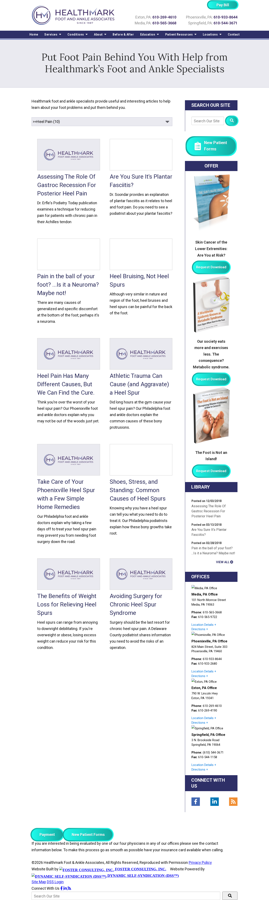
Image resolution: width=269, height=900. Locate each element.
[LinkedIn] (214, 801)
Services (51, 34)
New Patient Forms (88, 834)
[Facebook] (195, 801)
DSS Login (55, 882)
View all (222, 562)
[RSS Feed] (233, 801)
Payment (47, 834)
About (98, 34)
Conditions (76, 34)
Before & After (123, 34)
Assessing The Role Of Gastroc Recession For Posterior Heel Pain (208, 511)
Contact (234, 34)
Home (33, 34)
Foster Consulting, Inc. (140, 869)
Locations (211, 34)
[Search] (231, 121)
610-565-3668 (164, 23)
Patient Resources (179, 34)
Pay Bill (222, 5)
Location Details (202, 625)
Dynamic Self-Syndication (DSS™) (142, 876)
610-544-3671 (225, 23)
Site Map (39, 882)
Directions (198, 629)
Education (148, 34)
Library (200, 487)
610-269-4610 (164, 17)
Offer (211, 166)
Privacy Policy (200, 862)
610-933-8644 (225, 17)
